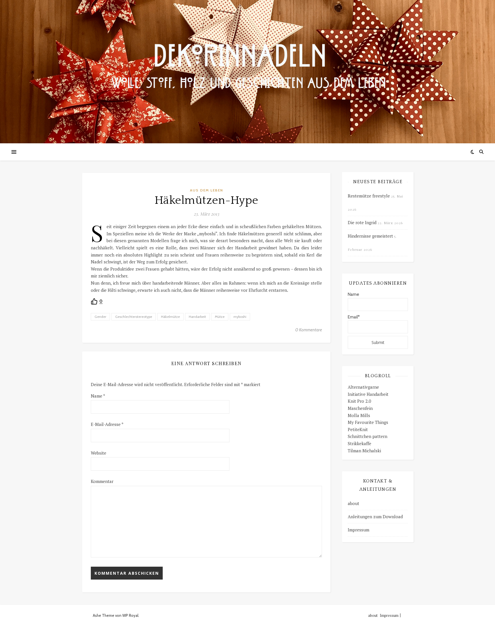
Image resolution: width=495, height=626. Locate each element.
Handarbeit (197, 316)
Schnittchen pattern (367, 436)
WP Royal (130, 615)
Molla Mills (359, 415)
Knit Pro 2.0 (359, 401)
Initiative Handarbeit (368, 394)
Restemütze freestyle (369, 196)
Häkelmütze (170, 316)
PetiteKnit (358, 429)
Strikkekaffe (359, 443)
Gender (100, 316)
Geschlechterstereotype (133, 316)
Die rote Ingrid (362, 222)
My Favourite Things (368, 422)
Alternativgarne (363, 387)
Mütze (220, 316)
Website (98, 453)
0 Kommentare (308, 329)
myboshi (239, 316)
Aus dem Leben (206, 190)
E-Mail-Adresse (107, 424)
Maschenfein (360, 408)
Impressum (358, 530)
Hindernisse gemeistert (370, 236)
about (353, 503)
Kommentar (102, 481)
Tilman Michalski (364, 450)
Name (98, 396)
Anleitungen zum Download (375, 516)
